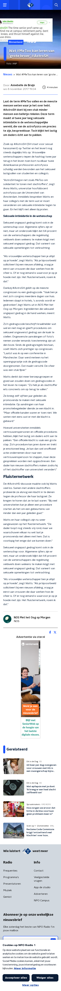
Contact (38, 870)
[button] (5, 5)
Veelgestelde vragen (41, 879)
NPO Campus (41, 900)
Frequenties (10, 870)
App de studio (42, 887)
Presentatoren (12, 883)
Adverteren (41, 894)
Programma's (11, 877)
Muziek (7, 890)
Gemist (7, 897)
